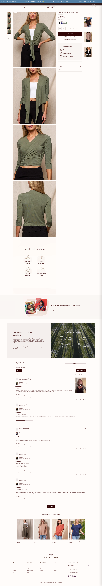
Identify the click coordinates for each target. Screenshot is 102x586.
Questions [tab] (23, 367)
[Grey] (64, 23)
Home (8, 10)
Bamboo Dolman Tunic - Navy (74, 541)
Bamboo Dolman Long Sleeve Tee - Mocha (89, 43)
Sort (76, 374)
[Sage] (66, 23)
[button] (63, 16)
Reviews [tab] (18, 367)
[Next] (85, 529)
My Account (93, 4)
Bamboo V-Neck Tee (38, 541)
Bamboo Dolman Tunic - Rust (57, 541)
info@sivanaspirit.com (74, 572)
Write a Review (82, 371)
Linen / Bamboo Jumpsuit (22, 541)
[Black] (59, 23)
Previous (37, 4)
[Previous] (17, 529)
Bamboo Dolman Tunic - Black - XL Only (89, 28)
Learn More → (53, 310)
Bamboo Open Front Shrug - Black (89, 58)
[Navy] (62, 23)
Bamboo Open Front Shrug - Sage (24, 383)
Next (64, 4)
